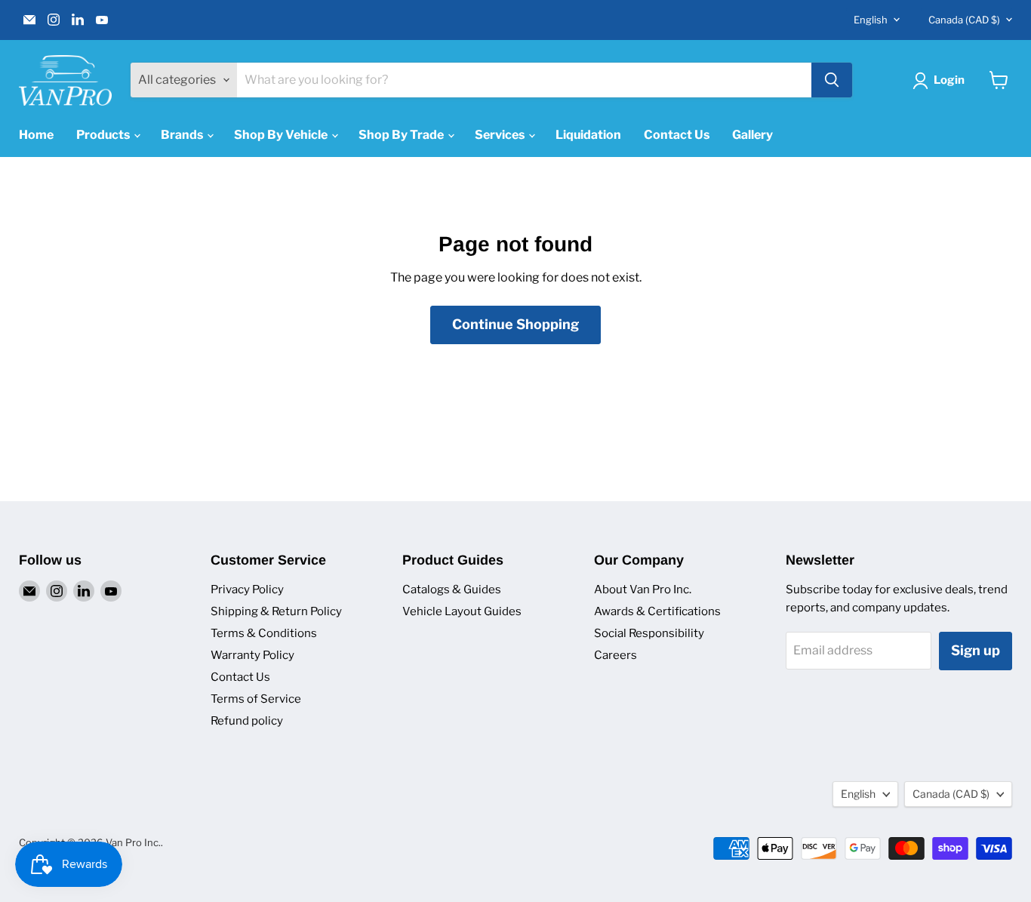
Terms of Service (256, 699)
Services (501, 135)
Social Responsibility (649, 633)
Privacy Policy (247, 589)
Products (104, 135)
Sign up (975, 650)
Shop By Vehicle (282, 135)
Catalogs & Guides (451, 589)
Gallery (752, 135)
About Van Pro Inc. (642, 589)
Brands (183, 135)
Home (36, 135)
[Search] (831, 80)
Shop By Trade (402, 135)
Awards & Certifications (657, 611)
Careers (615, 655)
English (871, 20)
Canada (964, 20)
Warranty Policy (252, 655)
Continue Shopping (515, 324)
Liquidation (588, 135)
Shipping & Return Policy (276, 611)
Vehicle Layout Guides (462, 611)
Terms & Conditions (264, 633)
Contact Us (676, 135)
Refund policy (247, 721)
